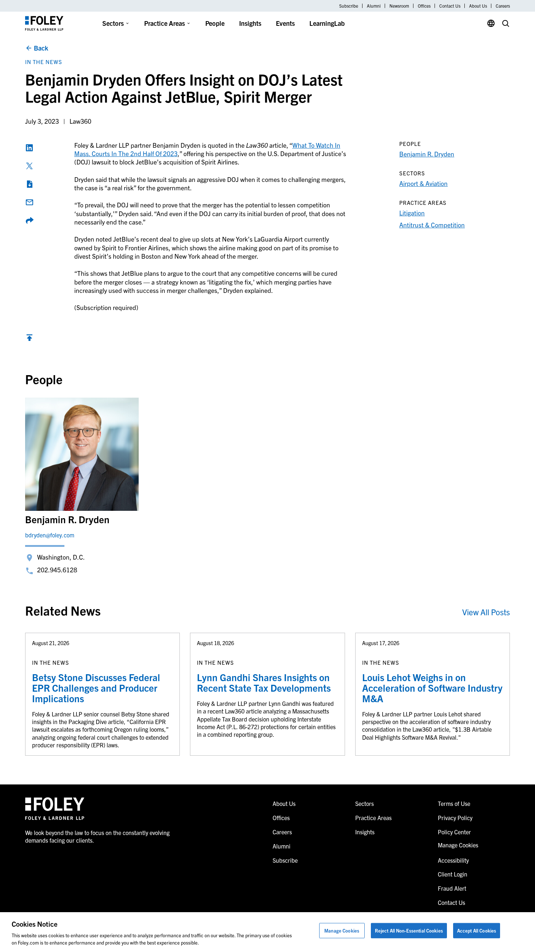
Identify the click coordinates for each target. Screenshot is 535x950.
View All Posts (486, 612)
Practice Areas (164, 23)
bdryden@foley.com (49, 534)
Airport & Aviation (423, 183)
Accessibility (453, 860)
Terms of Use (454, 803)
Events (285, 23)
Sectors (113, 23)
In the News (43, 61)
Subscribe (348, 6)
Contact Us (449, 6)
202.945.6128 (57, 569)
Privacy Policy (455, 817)
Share (29, 220)
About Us (478, 6)
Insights (250, 23)
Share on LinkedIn (29, 147)
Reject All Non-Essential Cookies (409, 930)
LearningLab (327, 23)
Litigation (412, 212)
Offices (424, 6)
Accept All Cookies (476, 930)
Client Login (452, 874)
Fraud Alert (452, 888)
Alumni (374, 6)
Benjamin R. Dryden (426, 154)
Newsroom (399, 6)
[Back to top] (29, 339)
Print (29, 184)
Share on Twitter (29, 166)
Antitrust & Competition (432, 224)
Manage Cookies (341, 930)
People (215, 23)
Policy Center (454, 831)
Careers (503, 6)
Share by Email (29, 202)
